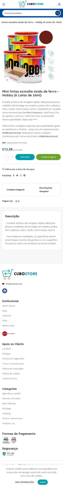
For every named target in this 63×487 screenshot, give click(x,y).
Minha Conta (8, 325)
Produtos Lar (8, 423)
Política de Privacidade (12, 368)
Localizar (6, 348)
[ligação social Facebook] (13, 175)
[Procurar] (57, 13)
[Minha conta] (59, 4)
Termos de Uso (9, 378)
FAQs (4, 320)
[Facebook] (4, 290)
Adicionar (25, 157)
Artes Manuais (9, 403)
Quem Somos (8, 305)
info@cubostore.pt (11, 132)
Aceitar (43, 482)
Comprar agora (48, 157)
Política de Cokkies (11, 373)
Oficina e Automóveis (12, 418)
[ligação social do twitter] (17, 175)
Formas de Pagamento (13, 358)
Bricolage (6, 408)
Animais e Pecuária (11, 398)
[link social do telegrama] (24, 175)
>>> (35, 119)
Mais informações (24, 482)
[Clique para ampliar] (7, 80)
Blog (4, 310)
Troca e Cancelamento (13, 363)
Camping (6, 413)
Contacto (6, 315)
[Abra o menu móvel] (4, 4)
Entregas (6, 353)
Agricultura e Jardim (11, 393)
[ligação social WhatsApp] (21, 175)
